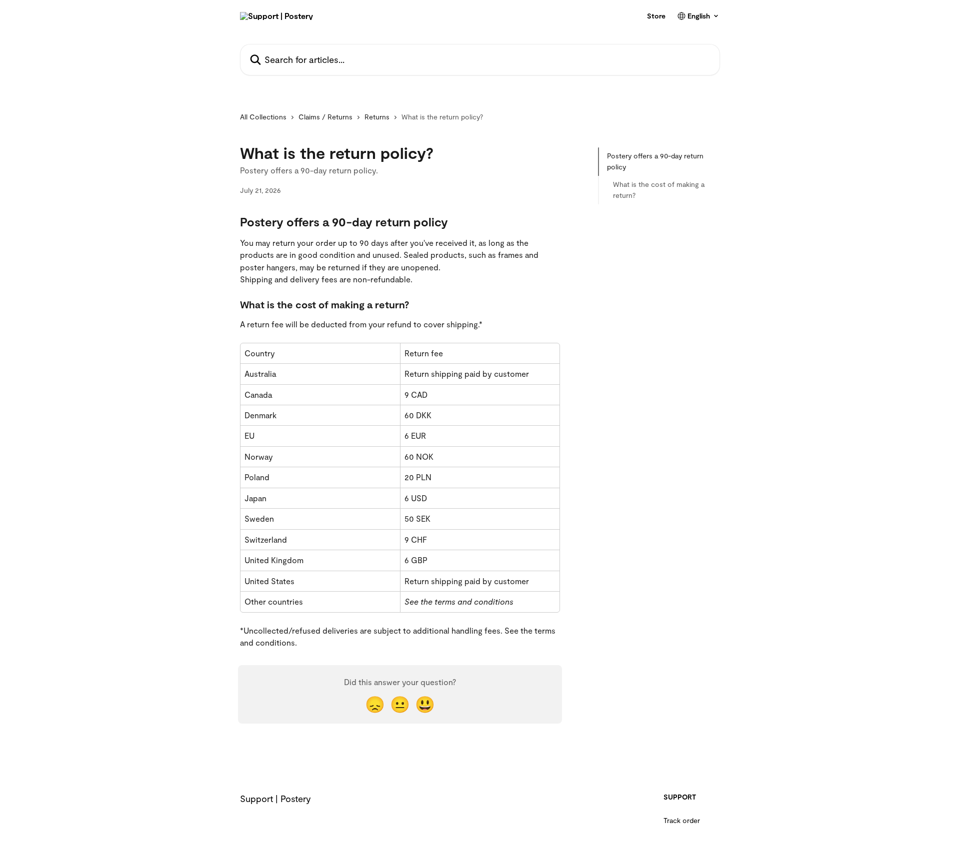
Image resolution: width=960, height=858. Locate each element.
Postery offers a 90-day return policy (655, 161)
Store (656, 15)
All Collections (263, 116)
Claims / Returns (325, 116)
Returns (377, 116)
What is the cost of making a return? (658, 189)
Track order (682, 820)
